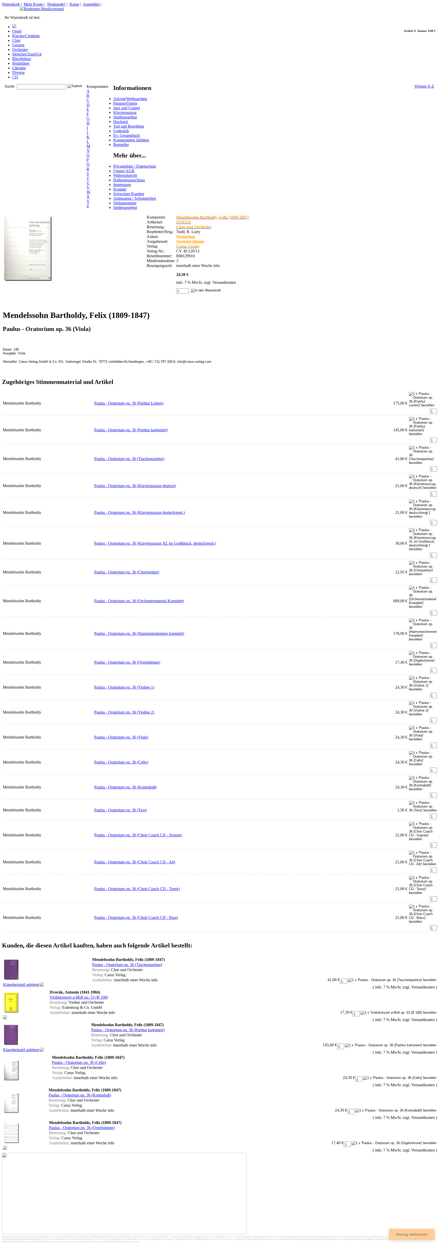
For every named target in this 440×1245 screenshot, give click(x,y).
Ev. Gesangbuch (126, 135)
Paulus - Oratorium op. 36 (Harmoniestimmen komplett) (139, 633)
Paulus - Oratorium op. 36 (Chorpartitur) (126, 572)
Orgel (16, 31)
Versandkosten (224, 282)
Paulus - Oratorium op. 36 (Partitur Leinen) (128, 403)
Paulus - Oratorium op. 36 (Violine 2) (124, 712)
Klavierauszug (124, 112)
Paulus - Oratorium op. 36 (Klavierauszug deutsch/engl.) (139, 512)
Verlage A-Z (424, 86)
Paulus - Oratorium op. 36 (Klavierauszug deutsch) (135, 486)
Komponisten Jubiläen (131, 140)
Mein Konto (33, 4)
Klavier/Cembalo (26, 36)
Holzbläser (21, 63)
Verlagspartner (124, 203)
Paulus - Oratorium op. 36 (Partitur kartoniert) (131, 430)
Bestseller (121, 144)
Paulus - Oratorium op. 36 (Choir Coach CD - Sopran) (138, 835)
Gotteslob (121, 131)
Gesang (18, 45)
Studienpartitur (125, 117)
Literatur (19, 68)
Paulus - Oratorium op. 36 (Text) (120, 810)
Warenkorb (11, 4)
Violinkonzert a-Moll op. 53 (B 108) (79, 997)
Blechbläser (21, 59)
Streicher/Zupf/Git (27, 54)
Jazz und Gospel (126, 108)
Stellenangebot (125, 207)
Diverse (18, 72)
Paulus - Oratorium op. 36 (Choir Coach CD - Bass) (136, 917)
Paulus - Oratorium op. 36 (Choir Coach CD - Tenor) (137, 889)
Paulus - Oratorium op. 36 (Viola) (121, 737)
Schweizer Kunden (128, 194)
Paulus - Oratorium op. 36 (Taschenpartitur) (129, 459)
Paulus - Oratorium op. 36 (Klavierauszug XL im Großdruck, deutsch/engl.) (155, 543)
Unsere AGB (123, 171)
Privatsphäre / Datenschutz (134, 166)
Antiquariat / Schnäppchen (134, 198)
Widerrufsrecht (125, 175)
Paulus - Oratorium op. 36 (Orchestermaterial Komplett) (139, 601)
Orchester (20, 49)
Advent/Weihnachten (130, 99)
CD (15, 77)
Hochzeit (120, 121)
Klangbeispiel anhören (21, 984)
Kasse (74, 4)
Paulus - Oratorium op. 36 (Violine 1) (124, 687)
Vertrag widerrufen (412, 1234)
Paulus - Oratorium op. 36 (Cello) (121, 762)
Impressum (122, 184)
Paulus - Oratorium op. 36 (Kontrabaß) (125, 787)
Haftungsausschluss (129, 180)
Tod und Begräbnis (128, 126)
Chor (16, 40)
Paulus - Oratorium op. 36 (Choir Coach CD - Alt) (134, 862)
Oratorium (185, 236)
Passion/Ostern (125, 103)
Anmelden (91, 4)
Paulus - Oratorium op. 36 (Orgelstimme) (127, 662)
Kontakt (119, 189)
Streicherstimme (190, 241)
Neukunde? (56, 4)
